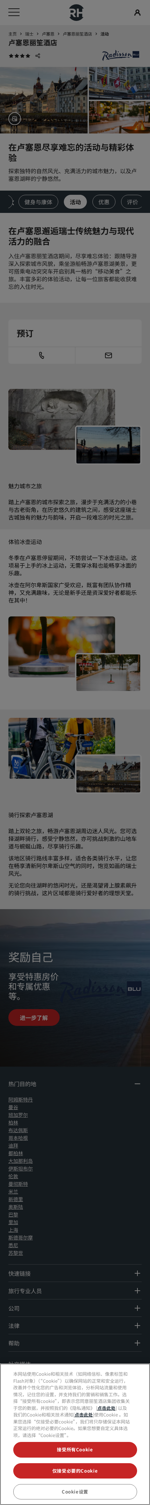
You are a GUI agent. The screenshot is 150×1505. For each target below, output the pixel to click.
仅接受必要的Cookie (75, 1470)
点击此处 (106, 1408)
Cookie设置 (75, 1491)
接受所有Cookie (75, 1449)
